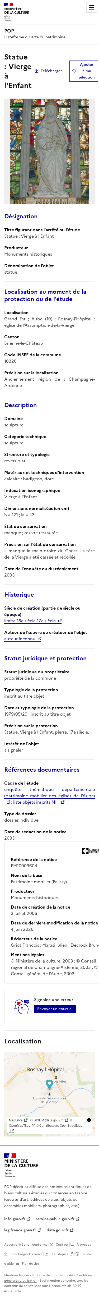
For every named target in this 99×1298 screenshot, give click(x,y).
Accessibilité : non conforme (26, 1244)
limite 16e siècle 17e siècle (30, 621)
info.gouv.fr (14, 1219)
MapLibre (16, 1120)
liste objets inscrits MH (36, 802)
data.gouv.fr (58, 1230)
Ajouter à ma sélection (86, 71)
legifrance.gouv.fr (20, 1230)
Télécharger (51, 71)
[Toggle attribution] (89, 1120)
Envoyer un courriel (55, 1009)
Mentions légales (16, 1275)
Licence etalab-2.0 (63, 1285)
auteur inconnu (19, 639)
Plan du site (30, 1263)
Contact (62, 1244)
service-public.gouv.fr (55, 1219)
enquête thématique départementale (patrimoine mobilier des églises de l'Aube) (49, 792)
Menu (91, 7)
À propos (84, 1244)
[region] (49, 1094)
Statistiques (59, 1254)
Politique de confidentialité (52, 1275)
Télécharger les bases (26, 1254)
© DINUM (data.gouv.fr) (47, 1120)
